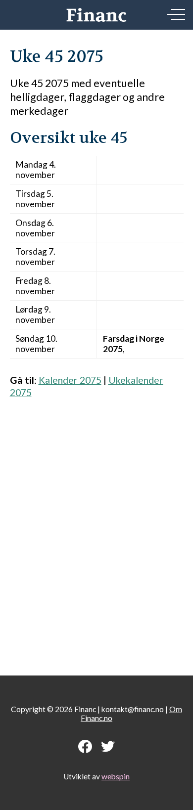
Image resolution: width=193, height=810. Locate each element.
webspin (115, 776)
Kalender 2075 (70, 380)
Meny (176, 14)
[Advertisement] (96, 531)
